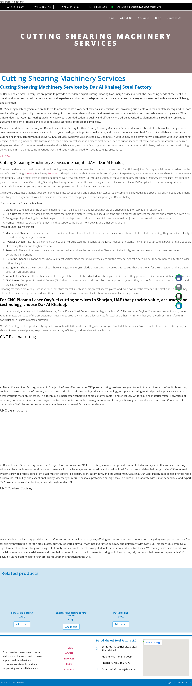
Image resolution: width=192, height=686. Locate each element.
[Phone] (178, 287)
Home (111, 18)
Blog (158, 18)
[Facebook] (178, 277)
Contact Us (174, 18)
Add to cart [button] (22, 624)
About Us (126, 18)
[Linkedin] (178, 305)
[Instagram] (178, 296)
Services (144, 18)
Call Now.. (5, 156)
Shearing (29, 173)
